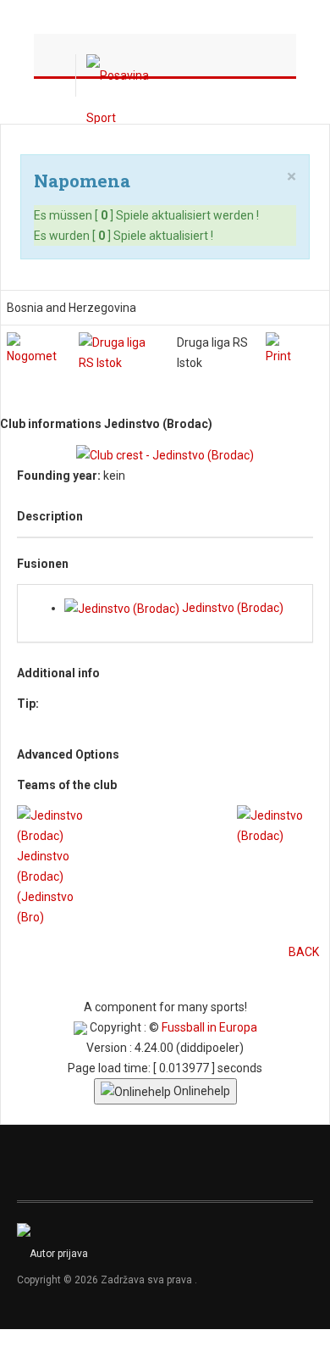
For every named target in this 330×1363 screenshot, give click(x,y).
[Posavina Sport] (120, 75)
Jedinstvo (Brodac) (231, 608)
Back (304, 952)
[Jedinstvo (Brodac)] (275, 825)
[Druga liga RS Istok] (120, 351)
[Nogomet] (36, 347)
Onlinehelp (200, 1091)
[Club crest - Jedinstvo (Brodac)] (165, 454)
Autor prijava (59, 1254)
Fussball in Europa (209, 1027)
